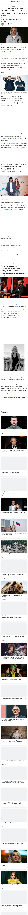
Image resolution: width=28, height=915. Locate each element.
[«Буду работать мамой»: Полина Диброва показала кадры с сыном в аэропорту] (14, 839)
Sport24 (14, 162)
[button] (14, 35)
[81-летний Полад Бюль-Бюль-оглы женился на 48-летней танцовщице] (14, 715)
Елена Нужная (8, 23)
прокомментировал (12, 143)
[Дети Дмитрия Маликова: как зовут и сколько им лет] (14, 818)
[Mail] (4, 1)
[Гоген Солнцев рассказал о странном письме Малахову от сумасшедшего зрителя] (14, 673)
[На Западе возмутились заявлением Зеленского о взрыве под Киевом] (14, 425)
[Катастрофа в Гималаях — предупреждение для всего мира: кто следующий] (14, 549)
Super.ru (12, 53)
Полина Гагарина (9, 303)
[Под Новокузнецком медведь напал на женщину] (14, 591)
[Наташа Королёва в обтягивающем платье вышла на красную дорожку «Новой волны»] (14, 777)
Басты (18, 304)
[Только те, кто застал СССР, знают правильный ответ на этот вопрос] (14, 632)
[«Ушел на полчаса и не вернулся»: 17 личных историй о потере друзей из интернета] (14, 735)
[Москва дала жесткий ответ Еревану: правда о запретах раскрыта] (14, 528)
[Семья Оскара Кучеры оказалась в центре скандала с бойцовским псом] (14, 446)
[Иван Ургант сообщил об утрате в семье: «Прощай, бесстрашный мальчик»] (14, 466)
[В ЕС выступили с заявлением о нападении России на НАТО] (14, 756)
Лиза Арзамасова (5, 209)
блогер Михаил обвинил (7, 49)
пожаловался (12, 249)
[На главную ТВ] (6, 1)
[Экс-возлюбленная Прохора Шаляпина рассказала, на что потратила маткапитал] (14, 880)
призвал (10, 397)
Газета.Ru (15, 263)
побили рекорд (21, 147)
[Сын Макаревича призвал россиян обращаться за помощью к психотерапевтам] (14, 487)
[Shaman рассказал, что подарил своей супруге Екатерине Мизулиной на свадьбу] (14, 901)
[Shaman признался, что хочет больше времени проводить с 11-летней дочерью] (14, 694)
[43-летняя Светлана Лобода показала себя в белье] (14, 859)
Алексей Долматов (6, 51)
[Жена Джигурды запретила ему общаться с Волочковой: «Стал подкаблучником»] (14, 797)
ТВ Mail (13, 6)
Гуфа (15, 49)
